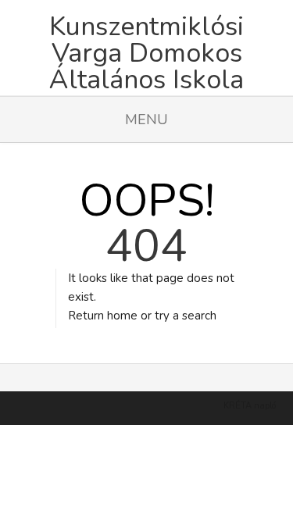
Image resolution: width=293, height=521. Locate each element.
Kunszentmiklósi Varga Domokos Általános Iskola (146, 47)
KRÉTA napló (249, 406)
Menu (146, 119)
